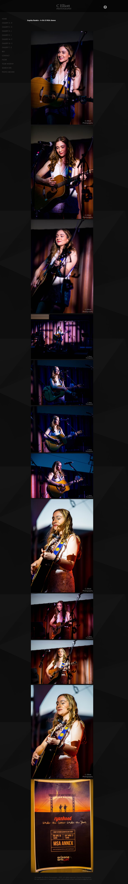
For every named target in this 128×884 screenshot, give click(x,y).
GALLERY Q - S (7, 43)
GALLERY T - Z (7, 47)
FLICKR (4, 60)
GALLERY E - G (7, 27)
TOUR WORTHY (8, 64)
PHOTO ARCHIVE (8, 72)
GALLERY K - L (7, 35)
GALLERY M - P (7, 39)
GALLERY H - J (7, 31)
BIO (3, 52)
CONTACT (6, 56)
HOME (4, 19)
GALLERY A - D (7, 23)
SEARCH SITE (7, 68)
